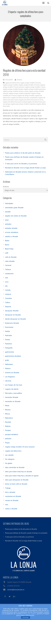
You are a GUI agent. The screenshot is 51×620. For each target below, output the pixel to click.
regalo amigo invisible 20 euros (30, 83)
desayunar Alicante (12, 311)
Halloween (9, 364)
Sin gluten (8, 463)
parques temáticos (11, 434)
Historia (7, 368)
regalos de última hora (13, 451)
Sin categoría (9, 459)
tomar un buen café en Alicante (16, 484)
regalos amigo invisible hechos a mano (15, 91)
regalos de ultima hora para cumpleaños (24, 98)
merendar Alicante (11, 397)
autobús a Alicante (11, 236)
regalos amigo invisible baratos (13, 89)
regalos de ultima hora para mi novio (31, 100)
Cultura (7, 302)
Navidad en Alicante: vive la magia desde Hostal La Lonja (25, 168)
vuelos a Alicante (11, 509)
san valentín (9, 455)
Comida (7, 290)
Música (7, 414)
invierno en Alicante (12, 372)
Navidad (8, 422)
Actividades (9, 203)
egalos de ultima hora (12, 83)
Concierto (8, 298)
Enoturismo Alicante (12, 323)
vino (6, 504)
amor (7, 220)
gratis (7, 360)
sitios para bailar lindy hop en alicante (18, 471)
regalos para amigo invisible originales (23, 104)
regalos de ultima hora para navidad (15, 102)
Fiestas (7, 339)
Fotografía (8, 348)
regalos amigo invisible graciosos (34, 89)
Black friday (9, 249)
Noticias (8, 426)
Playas (7, 443)
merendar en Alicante (12, 401)
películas (8, 438)
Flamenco (8, 344)
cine (6, 278)
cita (6, 286)
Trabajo (8, 488)
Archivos (6, 186)
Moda (7, 405)
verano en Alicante (11, 500)
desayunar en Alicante (13, 315)
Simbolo (19, 80)
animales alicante (11, 228)
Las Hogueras (10, 377)
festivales (8, 335)
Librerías (8, 381)
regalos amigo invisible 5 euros (35, 87)
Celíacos (8, 269)
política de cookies (29, 614)
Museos (8, 410)
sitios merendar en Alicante (14, 467)
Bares (7, 245)
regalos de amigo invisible (25, 95)
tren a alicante (10, 492)
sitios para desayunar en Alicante (16, 480)
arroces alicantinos (11, 232)
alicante (8, 212)
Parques (8, 430)
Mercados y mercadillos (13, 393)
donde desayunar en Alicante (15, 319)
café (6, 253)
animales (8, 224)
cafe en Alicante (10, 257)
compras (8, 294)
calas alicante (10, 261)
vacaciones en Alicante (13, 496)
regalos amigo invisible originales (19, 93)
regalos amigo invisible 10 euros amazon (20, 447)
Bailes (7, 240)
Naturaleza (9, 418)
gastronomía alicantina (13, 356)
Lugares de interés (12, 389)
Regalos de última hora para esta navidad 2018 (24, 72)
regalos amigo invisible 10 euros (29, 85)
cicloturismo (9, 273)
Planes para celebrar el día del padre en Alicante (22, 153)
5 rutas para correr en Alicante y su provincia (21, 164)
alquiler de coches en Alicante (16, 216)
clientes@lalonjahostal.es (15, 590)
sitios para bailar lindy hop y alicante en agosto (22, 476)
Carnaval (8, 265)
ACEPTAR (25, 617)
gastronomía (9, 352)
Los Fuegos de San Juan (13, 385)
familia (7, 331)
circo (6, 282)
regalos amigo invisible (10, 85)
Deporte (8, 306)
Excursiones (9, 327)
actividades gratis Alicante (14, 207)
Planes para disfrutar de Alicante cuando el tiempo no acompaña (26, 533)
